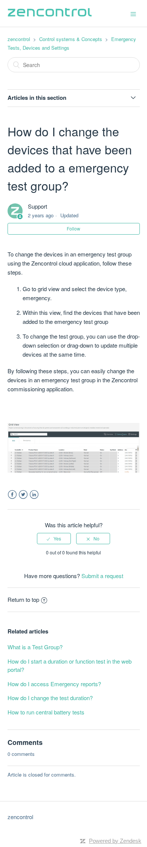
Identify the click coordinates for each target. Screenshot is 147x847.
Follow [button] (73, 228)
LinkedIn (34, 494)
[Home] (50, 17)
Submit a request (102, 576)
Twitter (23, 494)
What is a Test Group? (35, 647)
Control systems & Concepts (70, 39)
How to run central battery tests (46, 712)
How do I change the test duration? (50, 698)
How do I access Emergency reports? (54, 684)
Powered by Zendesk (115, 841)
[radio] (54, 538)
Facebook (12, 494)
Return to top (23, 599)
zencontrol (19, 39)
